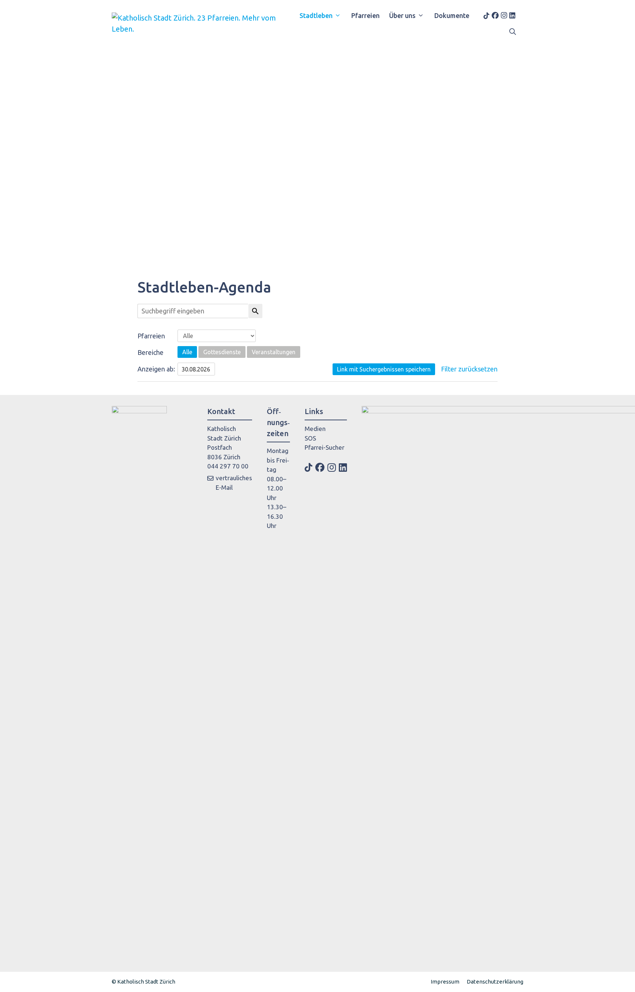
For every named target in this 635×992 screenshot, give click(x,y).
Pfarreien (365, 15)
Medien (315, 428)
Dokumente (451, 15)
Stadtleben (316, 15)
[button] (512, 32)
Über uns (402, 15)
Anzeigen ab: (156, 369)
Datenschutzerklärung (495, 981)
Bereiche (150, 352)
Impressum (445, 981)
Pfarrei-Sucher (324, 447)
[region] (317, 150)
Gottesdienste (222, 352)
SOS (310, 438)
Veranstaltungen (273, 352)
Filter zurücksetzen (469, 369)
